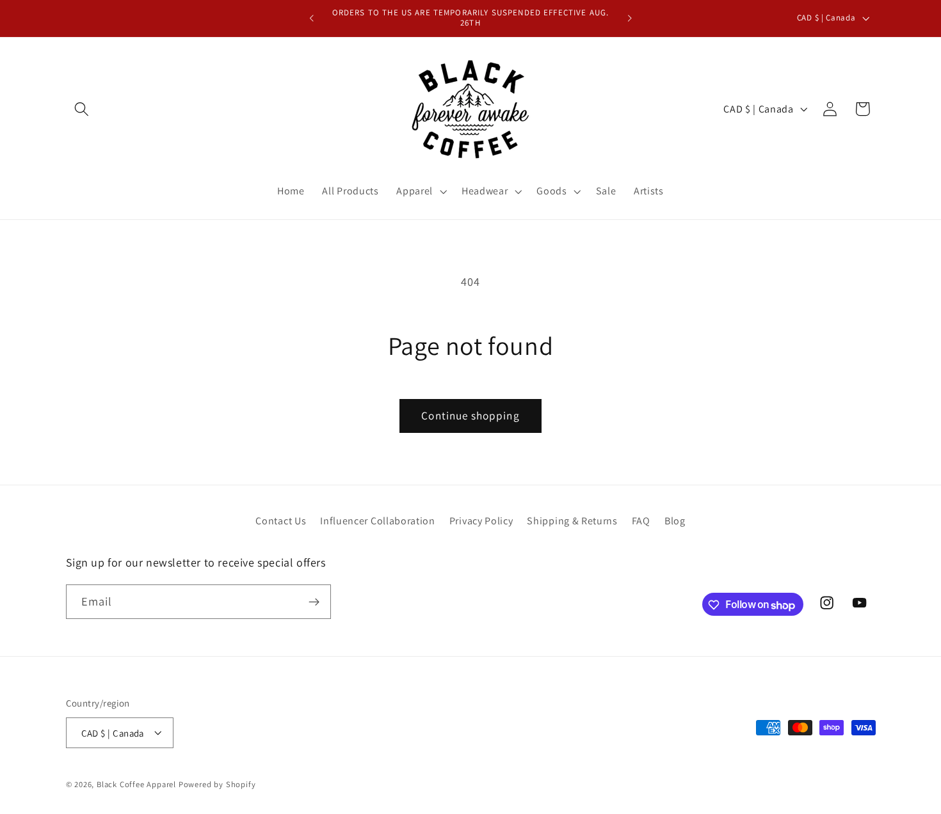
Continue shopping (470, 415)
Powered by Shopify (217, 784)
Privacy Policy (481, 521)
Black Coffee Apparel (138, 784)
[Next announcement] (629, 18)
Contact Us (280, 521)
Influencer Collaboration (377, 521)
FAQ (641, 521)
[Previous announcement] (312, 18)
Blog (675, 521)
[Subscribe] (314, 602)
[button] (82, 109)
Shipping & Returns (572, 521)
